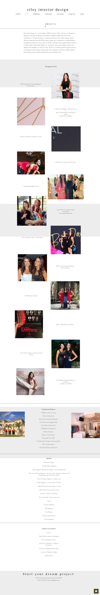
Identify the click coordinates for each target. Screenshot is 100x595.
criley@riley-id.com (55, 580)
